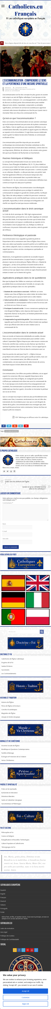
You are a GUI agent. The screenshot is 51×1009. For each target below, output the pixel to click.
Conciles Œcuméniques (9, 709)
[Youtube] (32, 950)
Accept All (25, 991)
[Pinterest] (28, 950)
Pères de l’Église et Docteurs (10, 706)
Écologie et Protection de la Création (13, 757)
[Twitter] (23, 950)
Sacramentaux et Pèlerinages (11, 804)
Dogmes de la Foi (7, 662)
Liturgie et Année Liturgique (10, 717)
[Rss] (15, 950)
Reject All (25, 1004)
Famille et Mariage (7, 753)
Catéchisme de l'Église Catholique (15, 89)
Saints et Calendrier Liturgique (11, 800)
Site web (5, 539)
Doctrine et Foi (30, 89)
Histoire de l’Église (7, 702)
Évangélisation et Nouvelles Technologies (15, 840)
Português (3, 908)
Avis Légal (3, 932)
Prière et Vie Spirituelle (9, 789)
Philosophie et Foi (7, 832)
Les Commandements (8, 673)
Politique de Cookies (7, 936)
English (2, 894)
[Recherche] (42, 632)
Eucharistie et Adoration (9, 793)
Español (3, 890)
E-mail (5, 531)
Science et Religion (7, 836)
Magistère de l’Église (8, 713)
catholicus (8, 87)
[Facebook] (19, 950)
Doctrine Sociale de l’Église (10, 746)
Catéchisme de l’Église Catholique (12, 659)
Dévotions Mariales (7, 796)
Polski (2, 912)
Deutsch (3, 901)
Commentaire (8, 503)
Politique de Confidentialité (9, 939)
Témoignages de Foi (8, 847)
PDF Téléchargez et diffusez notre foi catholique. (31, 417)
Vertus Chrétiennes (7, 760)
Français (3, 897)
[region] (25, 990)
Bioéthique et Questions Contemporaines (15, 749)
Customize (25, 997)
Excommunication (12, 431)
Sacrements (5, 670)
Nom (4, 524)
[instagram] (36, 950)
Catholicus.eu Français (25, 10)
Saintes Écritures (6, 666)
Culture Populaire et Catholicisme (12, 843)
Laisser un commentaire (12, 91)
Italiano (3, 905)
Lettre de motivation (7, 928)
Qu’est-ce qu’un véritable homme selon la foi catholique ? (34, 487)
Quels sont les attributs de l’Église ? (17, 481)
